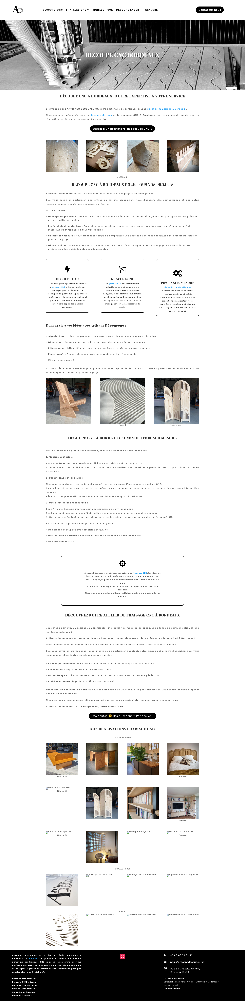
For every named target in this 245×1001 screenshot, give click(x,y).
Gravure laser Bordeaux (24, 989)
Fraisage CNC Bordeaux (24, 982)
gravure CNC (115, 283)
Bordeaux (34, 958)
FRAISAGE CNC (76, 9)
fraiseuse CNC (140, 573)
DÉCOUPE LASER (127, 9)
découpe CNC (59, 287)
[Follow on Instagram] (122, 956)
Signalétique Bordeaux (23, 992)
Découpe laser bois (22, 995)
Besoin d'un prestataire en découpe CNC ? (122, 128)
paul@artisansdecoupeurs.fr (187, 961)
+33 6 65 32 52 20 (181, 955)
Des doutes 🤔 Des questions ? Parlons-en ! (122, 716)
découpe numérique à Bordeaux (166, 108)
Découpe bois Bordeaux (24, 979)
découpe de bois (101, 115)
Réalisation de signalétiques (177, 287)
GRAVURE (151, 9)
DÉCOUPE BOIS (52, 9)
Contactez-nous (210, 9)
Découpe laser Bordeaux (24, 985)
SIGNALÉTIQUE (102, 9)
